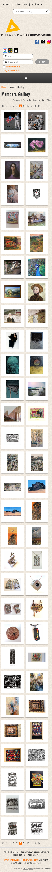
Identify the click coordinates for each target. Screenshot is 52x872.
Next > (35, 106)
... (10, 106)
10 (28, 106)
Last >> (39, 106)
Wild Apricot (28, 869)
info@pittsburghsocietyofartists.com (21, 859)
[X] (43, 42)
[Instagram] (49, 42)
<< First (2, 106)
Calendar (37, 4)
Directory (21, 4)
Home (6, 4)
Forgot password (11, 70)
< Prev (6, 106)
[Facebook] (37, 42)
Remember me (13, 66)
